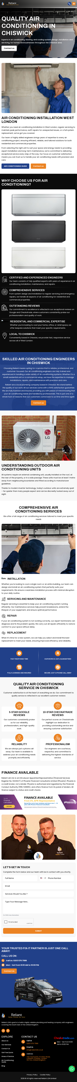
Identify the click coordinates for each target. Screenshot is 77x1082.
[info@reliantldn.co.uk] (23, 1048)
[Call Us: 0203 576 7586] (3, 960)
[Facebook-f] (8, 1031)
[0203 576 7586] (23, 1042)
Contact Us (6, 1048)
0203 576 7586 (32, 1043)
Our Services (6, 1045)
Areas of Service (8, 1056)
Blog (3, 1066)
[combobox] (43, 878)
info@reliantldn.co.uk (35, 1050)
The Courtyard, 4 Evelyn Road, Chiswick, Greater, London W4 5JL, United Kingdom (38, 1058)
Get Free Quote (7, 1052)
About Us (5, 1041)
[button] (73, 3)
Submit (38, 931)
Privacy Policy (32, 1075)
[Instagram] (3, 1031)
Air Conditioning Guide (8, 1061)
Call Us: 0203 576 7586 (16, 960)
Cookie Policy (45, 1075)
